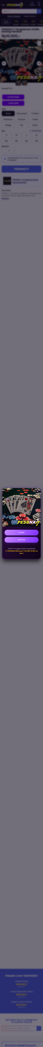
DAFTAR (21, 540)
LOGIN (21, 532)
